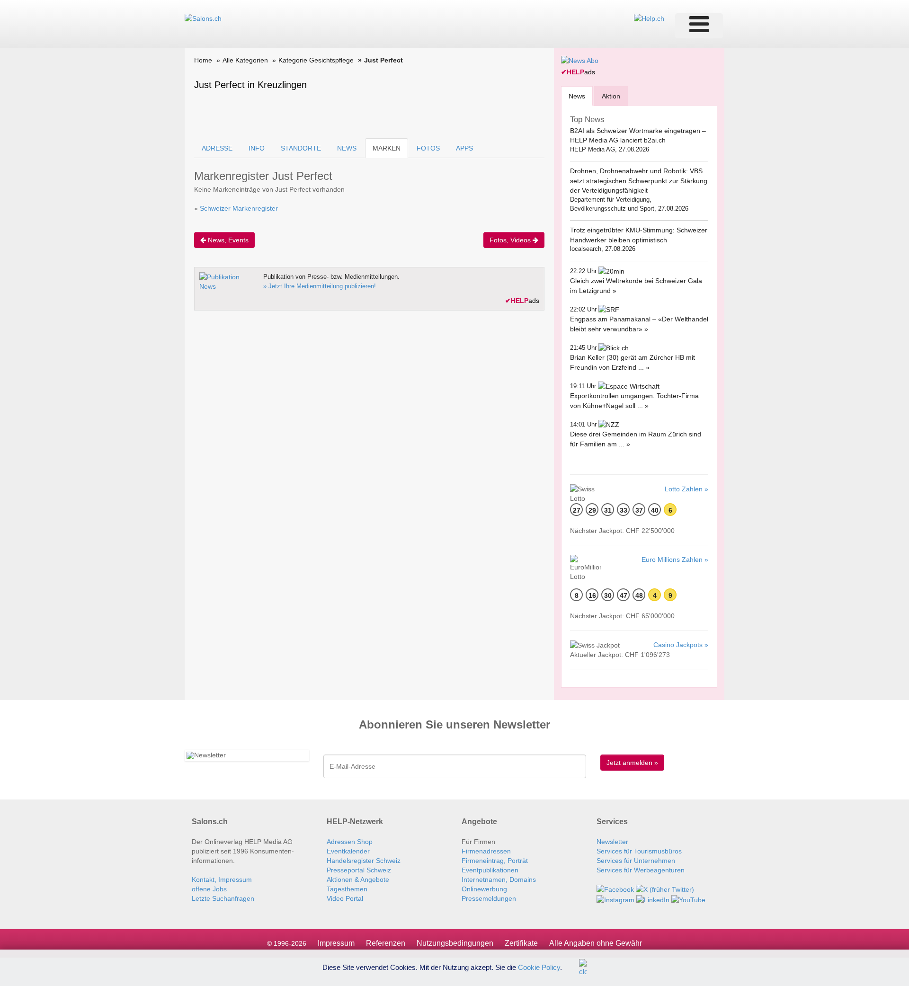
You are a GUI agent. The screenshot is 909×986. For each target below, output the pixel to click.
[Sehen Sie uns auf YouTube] (688, 899)
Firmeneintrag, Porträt (495, 860)
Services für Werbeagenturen (641, 870)
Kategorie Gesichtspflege (316, 60)
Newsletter (612, 841)
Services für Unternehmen (636, 860)
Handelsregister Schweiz (364, 860)
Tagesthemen (347, 889)
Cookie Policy (539, 967)
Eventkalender (348, 851)
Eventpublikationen (490, 870)
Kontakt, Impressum (222, 879)
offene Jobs (209, 889)
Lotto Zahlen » (686, 489)
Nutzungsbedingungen (455, 943)
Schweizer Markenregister (239, 208)
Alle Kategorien (245, 60)
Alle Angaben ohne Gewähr (595, 943)
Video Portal (345, 898)
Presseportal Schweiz (359, 870)
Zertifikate (521, 943)
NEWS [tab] (346, 148)
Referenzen (385, 943)
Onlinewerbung (484, 889)
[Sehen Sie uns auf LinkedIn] (652, 899)
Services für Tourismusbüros (639, 851)
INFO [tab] (257, 148)
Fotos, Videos (511, 240)
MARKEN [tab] (387, 148)
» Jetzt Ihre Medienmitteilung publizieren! (319, 286)
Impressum (336, 943)
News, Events (227, 240)
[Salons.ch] (203, 18)
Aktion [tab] (611, 96)
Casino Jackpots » (680, 644)
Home (203, 60)
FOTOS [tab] (428, 148)
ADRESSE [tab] (217, 148)
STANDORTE (301, 148)
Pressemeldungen (489, 898)
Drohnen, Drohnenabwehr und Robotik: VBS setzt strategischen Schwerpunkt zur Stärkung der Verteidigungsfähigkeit (638, 180)
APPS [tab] (464, 148)
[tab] (577, 96)
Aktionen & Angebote (358, 879)
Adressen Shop (350, 841)
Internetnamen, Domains (499, 879)
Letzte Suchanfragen (223, 898)
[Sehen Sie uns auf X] (665, 889)
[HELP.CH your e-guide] (649, 18)
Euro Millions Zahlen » (675, 559)
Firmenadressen (486, 851)
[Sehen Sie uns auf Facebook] (615, 889)
